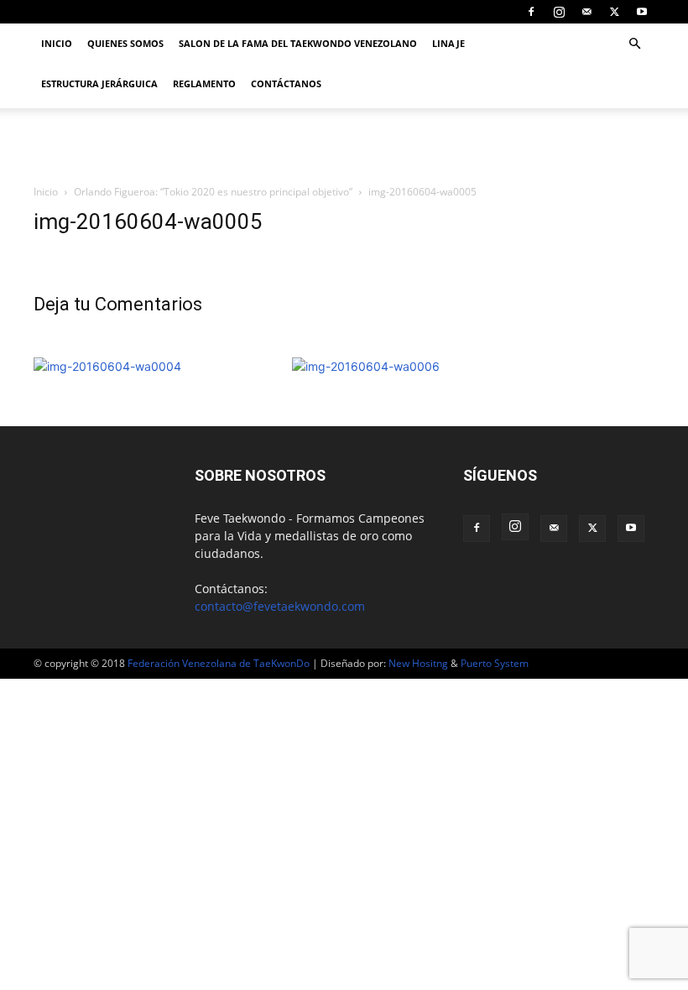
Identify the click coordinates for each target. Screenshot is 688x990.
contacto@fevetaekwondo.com (280, 606)
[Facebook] (531, 11)
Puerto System (495, 663)
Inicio (56, 43)
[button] (634, 44)
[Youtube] (641, 11)
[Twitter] (614, 11)
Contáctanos (286, 83)
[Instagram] (558, 11)
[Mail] (586, 11)
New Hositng (418, 663)
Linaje (448, 43)
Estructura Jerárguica (99, 83)
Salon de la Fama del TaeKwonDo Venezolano (298, 43)
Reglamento (204, 83)
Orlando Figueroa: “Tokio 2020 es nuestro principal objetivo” (213, 192)
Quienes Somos (125, 43)
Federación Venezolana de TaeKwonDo (219, 663)
